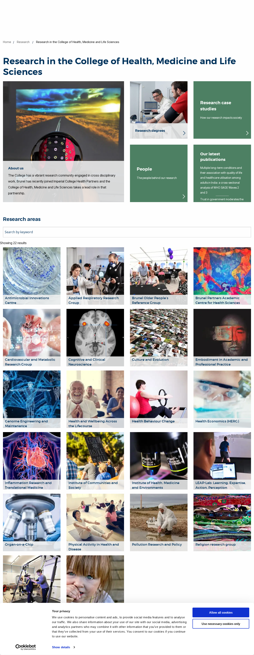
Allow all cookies (221, 612)
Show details (61, 647)
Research (23, 42)
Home (7, 42)
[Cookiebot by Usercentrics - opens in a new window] (25, 647)
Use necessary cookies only (221, 623)
